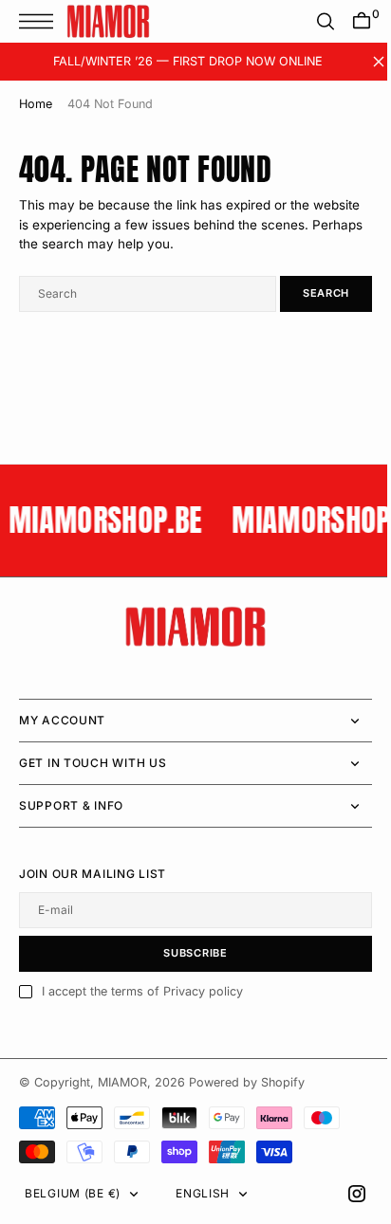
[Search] (311, 21)
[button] (41, 21)
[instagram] (342, 1193)
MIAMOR (122, 1082)
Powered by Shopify (247, 1082)
